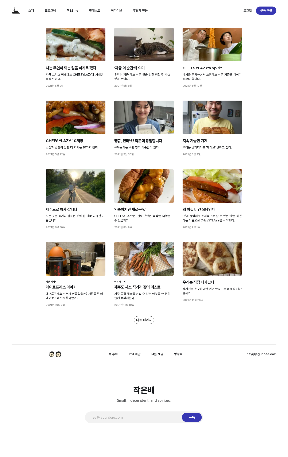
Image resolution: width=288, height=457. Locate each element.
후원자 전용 (140, 10)
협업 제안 (134, 354)
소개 (31, 10)
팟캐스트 (94, 10)
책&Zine (72, 10)
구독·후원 (266, 10)
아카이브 (116, 10)
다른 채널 (157, 354)
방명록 (178, 354)
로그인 (248, 10)
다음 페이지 (144, 320)
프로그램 (50, 10)
